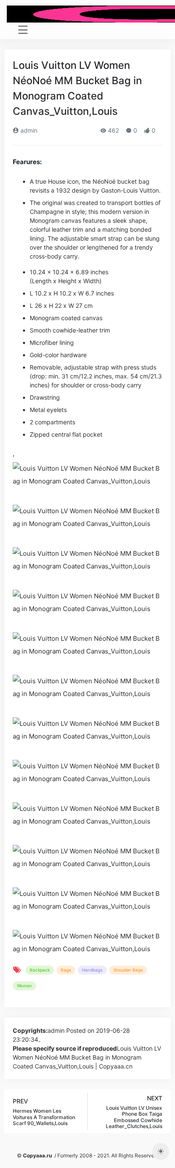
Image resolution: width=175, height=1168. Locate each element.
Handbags (92, 969)
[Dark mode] (160, 1151)
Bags (66, 969)
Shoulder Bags (128, 969)
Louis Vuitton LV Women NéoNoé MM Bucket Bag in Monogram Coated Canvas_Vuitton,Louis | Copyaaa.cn (87, 1057)
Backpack (40, 969)
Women (24, 985)
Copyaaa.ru (37, 1155)
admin (28, 130)
